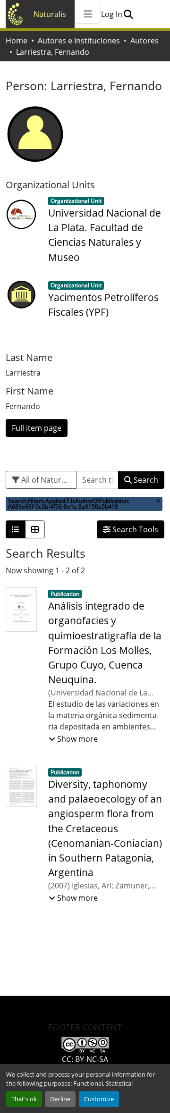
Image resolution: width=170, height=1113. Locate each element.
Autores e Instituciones (79, 40)
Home (16, 40)
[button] (128, 14)
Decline (60, 1099)
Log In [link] (111, 14)
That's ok (24, 1099)
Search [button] (145, 480)
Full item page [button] (36, 428)
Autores (144, 40)
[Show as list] (16, 529)
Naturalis (50, 14)
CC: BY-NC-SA (85, 1059)
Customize (99, 1099)
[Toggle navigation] (88, 14)
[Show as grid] (35, 529)
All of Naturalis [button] (46, 480)
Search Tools (134, 529)
